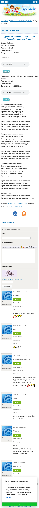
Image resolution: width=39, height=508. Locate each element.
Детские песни (11, 203)
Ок (19, 504)
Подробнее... (10, 497)
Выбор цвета (24, 247)
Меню (6, 2)
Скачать (6, 71)
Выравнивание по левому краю (13, 247)
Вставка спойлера (34, 247)
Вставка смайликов (21, 247)
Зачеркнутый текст (10, 247)
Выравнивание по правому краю (18, 247)
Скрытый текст (27, 247)
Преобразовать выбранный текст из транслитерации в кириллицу (31, 247)
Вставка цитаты (29, 247)
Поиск (35, 2)
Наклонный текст (6, 247)
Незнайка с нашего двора (15, 206)
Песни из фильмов (22, 203)
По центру (16, 247)
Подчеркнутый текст (8, 247)
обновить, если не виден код (12, 279)
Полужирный (3, 247)
